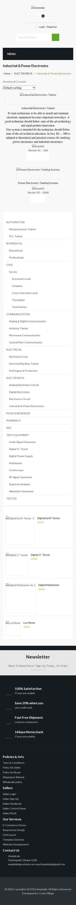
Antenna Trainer (18, 328)
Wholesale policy (12, 782)
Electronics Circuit (19, 399)
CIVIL (9, 264)
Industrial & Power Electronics (26, 406)
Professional (16, 257)
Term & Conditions (14, 762)
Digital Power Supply (21, 456)
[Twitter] (12, 883)
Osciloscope (16, 470)
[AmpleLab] (38, 7)
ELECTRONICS (23, 73)
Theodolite (18, 299)
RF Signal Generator (20, 477)
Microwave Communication (24, 335)
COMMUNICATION (18, 314)
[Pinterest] (39, 883)
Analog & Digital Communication (27, 321)
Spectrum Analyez (19, 484)
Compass (17, 285)
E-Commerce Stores (14, 825)
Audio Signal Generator (22, 442)
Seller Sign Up (11, 798)
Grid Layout (9, 834)
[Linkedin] (19, 883)
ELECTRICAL (14, 349)
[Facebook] (5, 883)
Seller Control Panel (14, 808)
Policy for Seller (11, 767)
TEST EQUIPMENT (17, 434)
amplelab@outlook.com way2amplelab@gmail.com (36, 864)
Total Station (19, 307)
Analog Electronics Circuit (24, 384)
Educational (16, 250)
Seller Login (9, 794)
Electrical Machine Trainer (24, 363)
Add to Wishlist (16, 101)
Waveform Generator (21, 491)
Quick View (38, 156)
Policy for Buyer (12, 772)
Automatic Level (21, 278)
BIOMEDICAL (14, 243)
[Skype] (53, 883)
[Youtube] (33, 883)
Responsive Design (14, 829)
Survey (13, 271)
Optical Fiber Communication (25, 342)
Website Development (16, 844)
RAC (9, 427)
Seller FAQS (9, 813)
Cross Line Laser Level (24, 292)
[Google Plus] (46, 883)
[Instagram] (60, 883)
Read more (16, 156)
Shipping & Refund (13, 777)
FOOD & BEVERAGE (18, 413)
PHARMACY (13, 420)
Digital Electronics (19, 392)
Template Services (13, 839)
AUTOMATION (15, 222)
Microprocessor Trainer (22, 229)
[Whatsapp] (67, 883)
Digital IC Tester (18, 449)
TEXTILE (11, 498)
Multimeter (15, 463)
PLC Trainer (16, 236)
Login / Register (48, 27)
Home (7, 73)
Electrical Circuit (18, 356)
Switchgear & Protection (23, 370)
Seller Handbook (12, 803)
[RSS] (26, 883)
